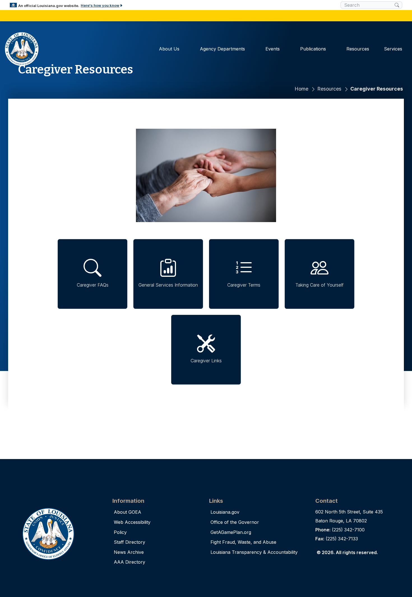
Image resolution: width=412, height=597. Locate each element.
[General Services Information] (168, 274)
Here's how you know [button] (100, 5)
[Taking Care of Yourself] (319, 274)
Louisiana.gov (224, 512)
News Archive (129, 552)
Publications (313, 49)
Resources (357, 49)
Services (393, 49)
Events (272, 49)
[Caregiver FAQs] (92, 274)
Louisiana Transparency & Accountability (254, 552)
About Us (169, 49)
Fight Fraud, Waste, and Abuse (243, 542)
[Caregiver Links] (206, 349)
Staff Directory (129, 542)
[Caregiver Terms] (244, 274)
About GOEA (127, 512)
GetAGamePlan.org (230, 532)
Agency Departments (222, 49)
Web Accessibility (132, 522)
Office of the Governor (234, 522)
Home (301, 89)
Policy (120, 532)
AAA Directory (129, 562)
